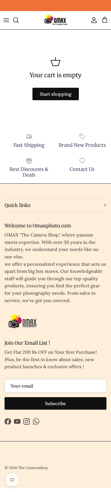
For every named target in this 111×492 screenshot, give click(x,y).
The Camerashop (33, 467)
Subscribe (55, 403)
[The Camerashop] (55, 20)
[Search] (19, 20)
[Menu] (6, 20)
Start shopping (55, 94)
